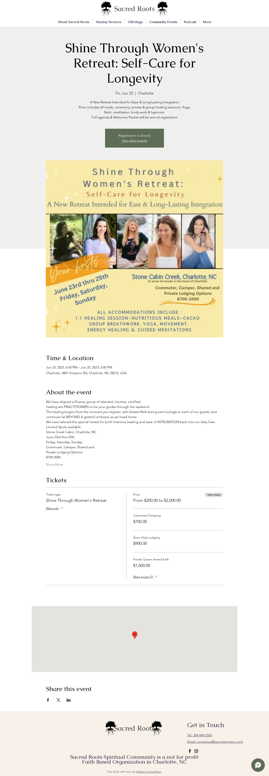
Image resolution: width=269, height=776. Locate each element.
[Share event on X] (58, 700)
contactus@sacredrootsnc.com (215, 742)
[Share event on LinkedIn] (69, 700)
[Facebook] (189, 751)
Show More (54, 465)
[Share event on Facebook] (48, 700)
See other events (134, 141)
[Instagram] (196, 751)
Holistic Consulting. (149, 771)
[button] (73, 22)
